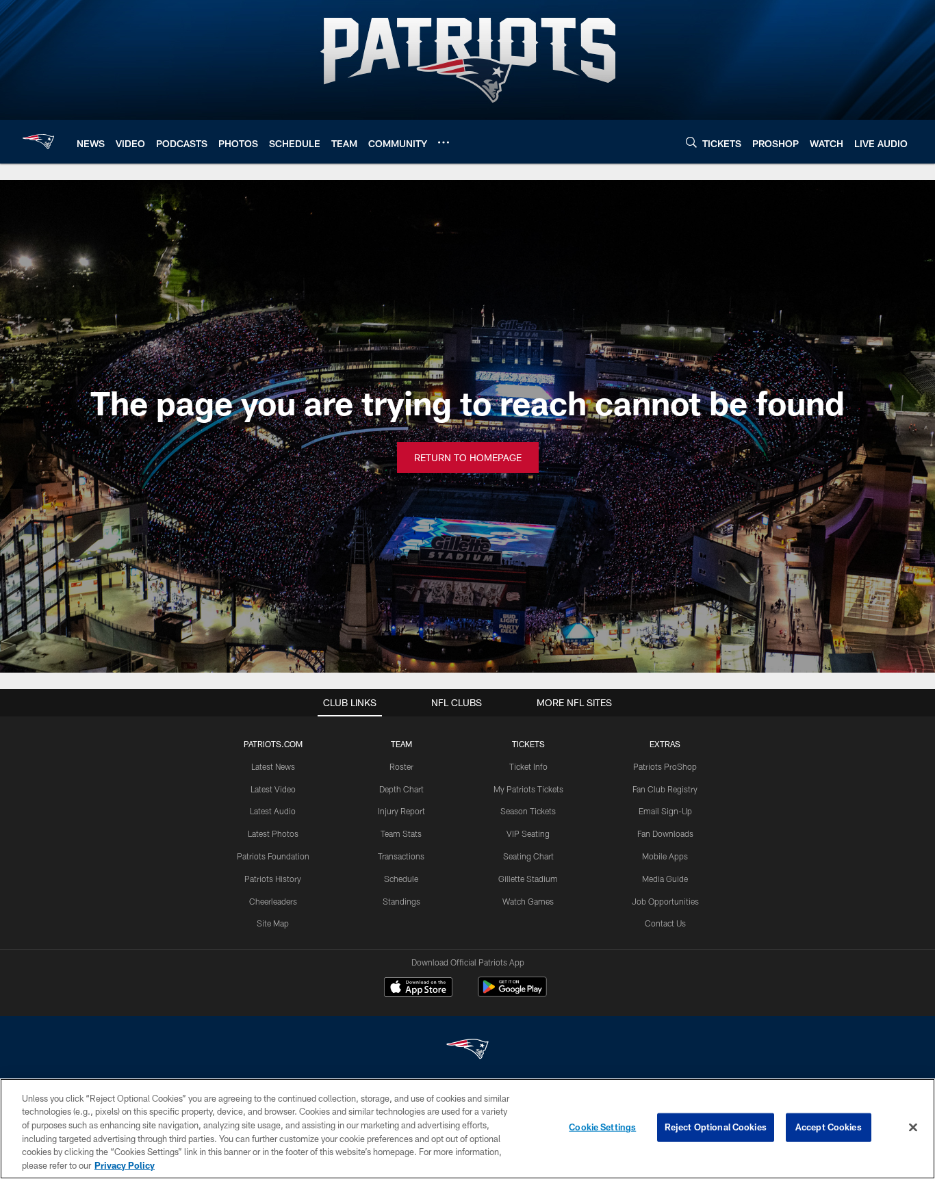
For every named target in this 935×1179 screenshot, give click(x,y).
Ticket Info (528, 766)
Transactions (401, 856)
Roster (401, 766)
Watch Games (528, 901)
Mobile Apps (665, 856)
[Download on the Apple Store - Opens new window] (418, 988)
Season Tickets (528, 811)
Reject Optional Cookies (716, 1127)
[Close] (913, 1128)
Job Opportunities (665, 901)
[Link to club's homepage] (38, 141)
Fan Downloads (665, 833)
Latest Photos (273, 833)
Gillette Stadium (528, 878)
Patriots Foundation (273, 856)
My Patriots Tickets (528, 789)
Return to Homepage (468, 457)
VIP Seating (528, 833)
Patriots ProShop (665, 766)
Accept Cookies (828, 1127)
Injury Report (401, 811)
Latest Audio (273, 811)
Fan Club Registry (664, 789)
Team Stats (401, 833)
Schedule (401, 878)
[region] (467, 1128)
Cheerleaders (273, 901)
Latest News (273, 766)
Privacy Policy (124, 1164)
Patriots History (272, 878)
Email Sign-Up (665, 811)
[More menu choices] (443, 142)
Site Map (273, 923)
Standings (401, 901)
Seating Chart (528, 856)
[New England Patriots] (467, 1050)
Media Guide (665, 878)
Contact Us (665, 923)
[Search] (691, 142)
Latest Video (273, 789)
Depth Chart (401, 789)
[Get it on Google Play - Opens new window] (512, 994)
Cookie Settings (602, 1127)
